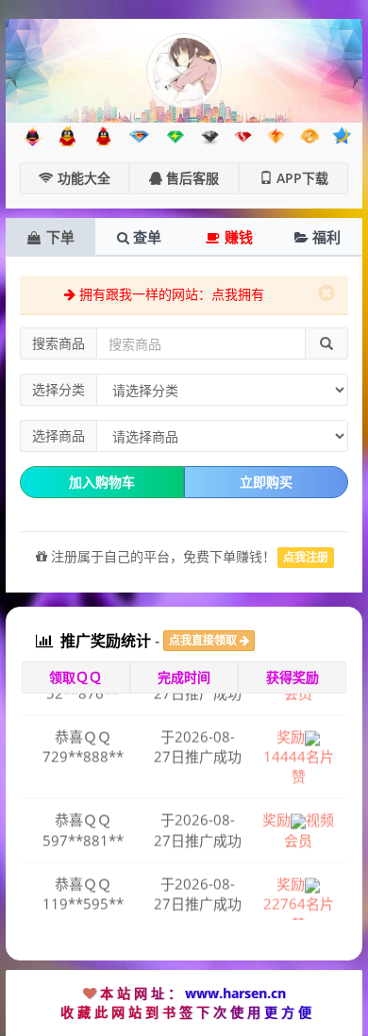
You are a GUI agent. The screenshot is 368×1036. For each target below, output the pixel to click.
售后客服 (190, 178)
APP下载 (300, 178)
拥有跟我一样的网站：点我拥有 (169, 294)
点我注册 (305, 557)
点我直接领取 (204, 640)
